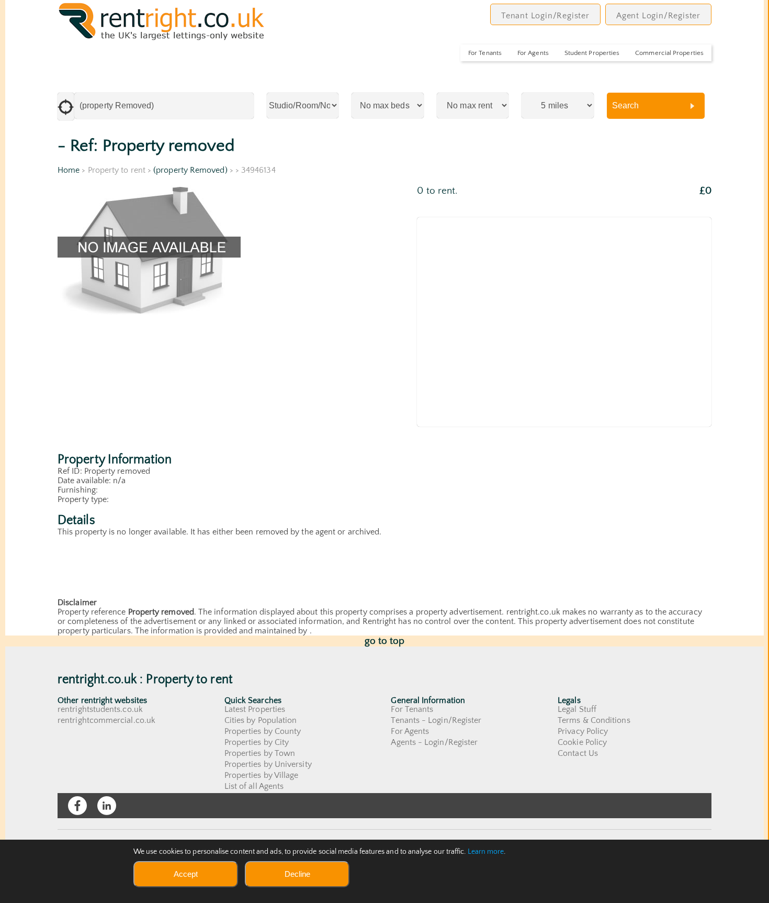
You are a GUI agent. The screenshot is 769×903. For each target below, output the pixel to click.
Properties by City (256, 742)
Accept (186, 873)
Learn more (486, 852)
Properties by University (268, 764)
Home (69, 170)
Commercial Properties (669, 53)
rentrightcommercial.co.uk (106, 720)
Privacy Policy (583, 731)
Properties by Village (261, 775)
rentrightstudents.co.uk (100, 709)
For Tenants (485, 53)
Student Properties (591, 53)
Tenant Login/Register (545, 15)
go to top (385, 641)
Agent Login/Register (658, 15)
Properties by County (262, 731)
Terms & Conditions (594, 720)
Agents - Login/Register (434, 742)
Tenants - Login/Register (436, 720)
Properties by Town (259, 753)
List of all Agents (254, 786)
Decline (297, 873)
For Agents (533, 53)
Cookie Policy (582, 742)
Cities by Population (260, 720)
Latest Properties (254, 709)
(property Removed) (190, 170)
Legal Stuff (577, 709)
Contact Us (578, 753)
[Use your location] (66, 106)
